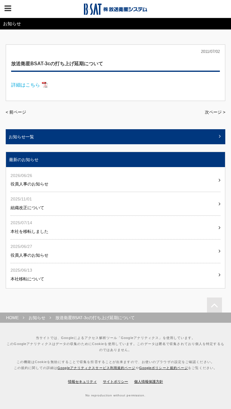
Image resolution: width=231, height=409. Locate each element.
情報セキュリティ (82, 381)
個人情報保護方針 (148, 381)
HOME (12, 318)
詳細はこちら (25, 84)
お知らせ (37, 318)
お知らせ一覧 (21, 136)
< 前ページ (16, 112)
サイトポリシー (115, 381)
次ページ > (215, 112)
